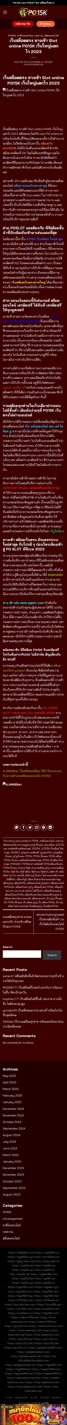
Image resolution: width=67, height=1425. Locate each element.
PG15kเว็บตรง (10, 867)
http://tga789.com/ (20, 1291)
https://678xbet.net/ (21, 1300)
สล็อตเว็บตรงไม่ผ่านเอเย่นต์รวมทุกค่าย (43, 894)
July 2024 (9, 1141)
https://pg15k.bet (23, 1265)
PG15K (12, 35)
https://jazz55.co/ (16, 1347)
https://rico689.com (46, 1257)
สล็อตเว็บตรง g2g (24, 886)
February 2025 (12, 1095)
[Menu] (5, 12)
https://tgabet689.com (46, 1369)
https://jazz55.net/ (16, 1326)
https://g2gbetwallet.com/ (33, 1352)
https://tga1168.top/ (20, 1296)
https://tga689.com (49, 1365)
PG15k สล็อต (55, 856)
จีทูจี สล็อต (25, 871)
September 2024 (14, 1128)
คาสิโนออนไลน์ (25, 35)
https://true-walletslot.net (25, 1330)
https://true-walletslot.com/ (25, 1386)
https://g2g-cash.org (21, 1261)
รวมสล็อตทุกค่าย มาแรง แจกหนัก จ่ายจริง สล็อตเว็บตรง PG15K (17, 921)
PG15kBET (15, 863)
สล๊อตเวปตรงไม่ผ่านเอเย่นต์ (17, 898)
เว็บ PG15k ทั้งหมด (13, 902)
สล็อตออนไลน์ (51, 35)
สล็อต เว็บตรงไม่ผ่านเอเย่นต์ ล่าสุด (44, 879)
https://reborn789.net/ (25, 1317)
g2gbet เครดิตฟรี (30, 852)
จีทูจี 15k (15, 871)
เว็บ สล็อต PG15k (46, 902)
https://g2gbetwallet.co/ (20, 1365)
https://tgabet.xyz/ (47, 1287)
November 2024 (13, 1115)
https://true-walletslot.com (42, 1334)
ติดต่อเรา (56, 1397)
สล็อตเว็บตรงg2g (52, 890)
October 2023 (12, 1181)
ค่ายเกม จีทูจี (24, 867)
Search (7, 947)
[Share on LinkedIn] (50, 828)
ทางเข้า (34, 1397)
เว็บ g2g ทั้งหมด (54, 898)
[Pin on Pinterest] (44, 828)
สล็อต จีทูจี (22, 879)
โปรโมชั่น (45, 1397)
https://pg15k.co (44, 1269)
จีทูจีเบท (44, 871)
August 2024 (11, 1135)
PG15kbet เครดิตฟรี (32, 863)
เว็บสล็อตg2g (35, 906)
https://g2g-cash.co (46, 1261)
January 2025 (12, 1102)
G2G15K (36, 848)
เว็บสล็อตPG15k (50, 906)
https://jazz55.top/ (21, 1339)
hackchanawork (33, 64)
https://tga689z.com (21, 1252)
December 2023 (13, 1168)
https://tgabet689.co (48, 1373)
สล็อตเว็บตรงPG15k (14, 894)
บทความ (38, 35)
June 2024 (10, 1148)
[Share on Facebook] (23, 828)
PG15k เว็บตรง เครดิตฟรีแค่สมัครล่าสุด (23, 860)
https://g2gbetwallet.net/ (26, 1356)
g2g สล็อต (49, 844)
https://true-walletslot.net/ (42, 1382)
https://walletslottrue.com (46, 1326)
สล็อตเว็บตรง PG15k (44, 886)
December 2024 (13, 1109)
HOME (9, 1397)
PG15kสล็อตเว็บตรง (53, 863)
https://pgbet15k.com (44, 1274)
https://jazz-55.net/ (47, 1343)
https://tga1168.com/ (21, 1287)
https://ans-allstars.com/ (20, 1304)
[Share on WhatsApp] (17, 828)
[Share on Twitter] (30, 828)
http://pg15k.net (20, 1274)
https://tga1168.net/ (46, 1291)
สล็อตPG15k (20, 883)
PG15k (28, 856)
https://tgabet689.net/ (19, 1373)
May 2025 (9, 1076)
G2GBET (15, 852)
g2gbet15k (46, 852)
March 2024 (11, 1155)
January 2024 (12, 1161)
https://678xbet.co (47, 1300)
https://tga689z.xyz (20, 1257)
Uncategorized (12, 1218)
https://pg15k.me (44, 1265)
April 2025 (9, 1082)
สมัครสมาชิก (21, 1397)
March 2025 (11, 1089)
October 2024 (12, 1122)
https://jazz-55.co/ (46, 1339)
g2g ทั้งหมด (37, 844)
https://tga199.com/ (46, 1313)
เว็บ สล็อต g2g (30, 902)
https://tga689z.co (47, 1252)
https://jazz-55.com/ (20, 1343)
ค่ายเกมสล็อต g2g (40, 867)
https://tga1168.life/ (46, 1296)
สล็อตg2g (8, 883)
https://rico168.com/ (20, 1308)
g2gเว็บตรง (18, 856)
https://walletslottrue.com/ (24, 1377)
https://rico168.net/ (49, 1304)
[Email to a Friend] (37, 828)
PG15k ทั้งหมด (40, 856)
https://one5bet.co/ (20, 1313)
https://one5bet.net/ (47, 1308)
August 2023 (11, 1194)
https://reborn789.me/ (42, 1321)
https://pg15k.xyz (23, 1269)
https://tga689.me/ (18, 1369)
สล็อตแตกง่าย (38, 898)
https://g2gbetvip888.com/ (45, 1347)
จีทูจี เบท (35, 871)
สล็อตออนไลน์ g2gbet (38, 883)
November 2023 (13, 1174)
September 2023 (14, 1188)
